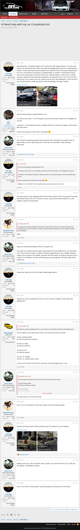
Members (44, 14)
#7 (77, 243)
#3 (77, 137)
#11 (77, 372)
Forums (13, 14)
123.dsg (5, 27)
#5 (77, 193)
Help (68, 524)
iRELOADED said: (23, 376)
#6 (77, 219)
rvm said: (21, 164)
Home (5, 14)
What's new (23, 14)
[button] (29, 14)
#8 (77, 269)
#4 (77, 160)
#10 (77, 322)
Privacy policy (61, 524)
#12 (77, 401)
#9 (77, 295)
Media (34, 14)
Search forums (13, 17)
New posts (4, 17)
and (27, 154)
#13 (77, 423)
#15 (77, 483)
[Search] (77, 14)
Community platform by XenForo (40, 528)
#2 (77, 111)
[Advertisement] (40, 44)
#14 (77, 460)
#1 (77, 63)
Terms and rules (51, 524)
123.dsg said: (22, 224)
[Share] (74, 63)
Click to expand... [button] (47, 393)
